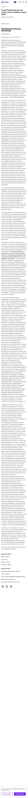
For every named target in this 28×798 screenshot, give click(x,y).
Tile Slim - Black (5, 562)
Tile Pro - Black (5, 557)
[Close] (25, 789)
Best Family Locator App (8, 579)
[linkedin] (11, 586)
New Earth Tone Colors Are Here (10, 582)
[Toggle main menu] (26, 2)
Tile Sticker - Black (6, 565)
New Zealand (7, 794)
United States (20, 794)
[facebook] (2, 586)
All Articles (4, 6)
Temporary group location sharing (10, 571)
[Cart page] (20, 2)
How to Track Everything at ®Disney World (13, 576)
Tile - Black (4, 559)
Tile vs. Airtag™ (5, 574)
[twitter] (6, 586)
